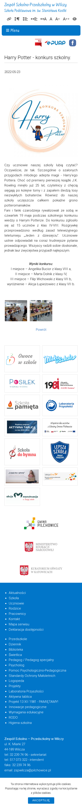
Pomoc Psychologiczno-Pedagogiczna (37, 670)
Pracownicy (17, 614)
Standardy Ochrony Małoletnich (32, 676)
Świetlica (15, 655)
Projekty (15, 686)
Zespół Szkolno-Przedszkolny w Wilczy (35, 8)
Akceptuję (41, 800)
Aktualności (17, 593)
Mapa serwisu (19, 624)
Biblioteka (16, 650)
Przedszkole (18, 639)
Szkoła (14, 598)
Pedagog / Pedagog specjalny (31, 660)
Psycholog (16, 665)
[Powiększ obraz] (16, 311)
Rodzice (15, 608)
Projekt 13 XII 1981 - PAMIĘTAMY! (33, 702)
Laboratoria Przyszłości (26, 691)
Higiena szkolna (20, 723)
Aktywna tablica (20, 697)
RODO (13, 717)
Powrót (41, 330)
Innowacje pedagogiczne (28, 707)
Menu (14, 31)
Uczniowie (16, 603)
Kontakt (14, 619)
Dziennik (15, 644)
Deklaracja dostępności (26, 630)
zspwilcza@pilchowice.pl (32, 770)
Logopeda (16, 681)
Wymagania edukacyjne (26, 712)
